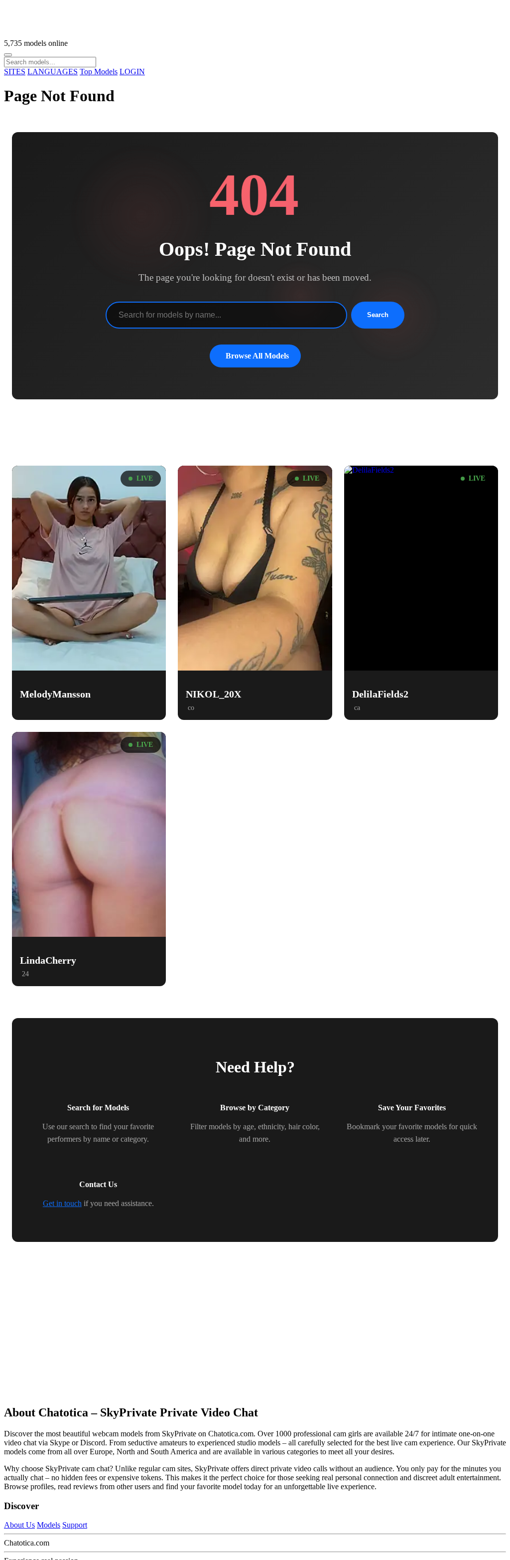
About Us (19, 1525)
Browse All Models (257, 355)
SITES (14, 71)
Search (377, 315)
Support (74, 1525)
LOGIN (132, 71)
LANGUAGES (52, 71)
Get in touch (62, 1203)
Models (48, 1525)
